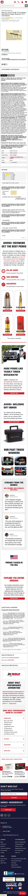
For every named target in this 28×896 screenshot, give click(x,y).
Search (26, 5)
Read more (12, 703)
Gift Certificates (19, 850)
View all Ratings (19, 17)
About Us (3, 846)
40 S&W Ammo (7, 724)
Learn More (8, 809)
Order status (4, 858)
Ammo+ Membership (20, 842)
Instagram (2, 815)
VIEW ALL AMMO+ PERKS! (14, 422)
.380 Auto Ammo (8, 722)
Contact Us (3, 844)
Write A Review (5, 18)
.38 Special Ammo (8, 730)
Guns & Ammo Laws (16, 860)
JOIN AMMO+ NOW (14, 393)
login (3, 59)
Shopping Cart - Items (26, 2)
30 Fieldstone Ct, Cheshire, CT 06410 (7, 827)
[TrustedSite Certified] (20, 879)
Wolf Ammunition (14, 657)
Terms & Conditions (5, 848)
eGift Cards (3, 863)
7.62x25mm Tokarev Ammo (10, 732)
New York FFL (14, 865)
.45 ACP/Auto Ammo (9, 726)
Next (26, 768)
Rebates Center (19, 846)
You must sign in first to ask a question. (11, 649)
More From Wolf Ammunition (12, 759)
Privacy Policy (4, 850)
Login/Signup (22, 2)
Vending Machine (19, 844)
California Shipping (16, 867)
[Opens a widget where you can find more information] (22, 893)
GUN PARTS (11, 660)
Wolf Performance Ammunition (13, 691)
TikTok (9, 815)
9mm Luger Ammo (8, 720)
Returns (2, 860)
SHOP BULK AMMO (14, 598)
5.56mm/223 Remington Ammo (16, 157)
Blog (2, 842)
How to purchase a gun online (18, 858)
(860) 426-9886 (18, 2)
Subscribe (14, 797)
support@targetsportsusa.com (11, 835)
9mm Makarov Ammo (9, 734)
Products (15, 2)
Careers (2, 852)
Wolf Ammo (13, 155)
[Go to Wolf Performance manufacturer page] (14, 674)
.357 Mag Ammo (8, 728)
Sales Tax (17, 852)
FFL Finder (13, 863)
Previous (1, 768)
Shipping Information (20, 848)
